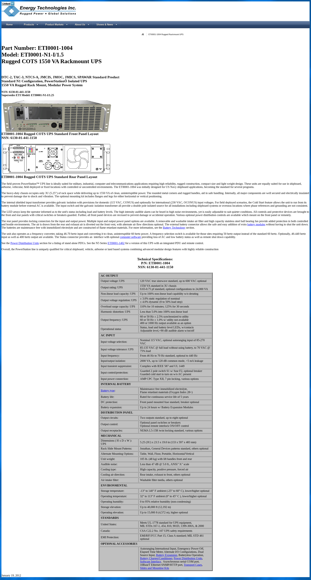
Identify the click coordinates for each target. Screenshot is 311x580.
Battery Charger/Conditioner (156, 558)
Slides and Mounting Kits (154, 568)
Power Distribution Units (24, 243)
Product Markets (54, 24)
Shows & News (104, 24)
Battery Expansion (166, 555)
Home (9, 24)
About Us (80, 24)
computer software (130, 237)
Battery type (108, 390)
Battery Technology (174, 227)
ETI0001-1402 (116, 243)
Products (29, 24)
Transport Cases (193, 564)
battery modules (256, 224)
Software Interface (150, 561)
